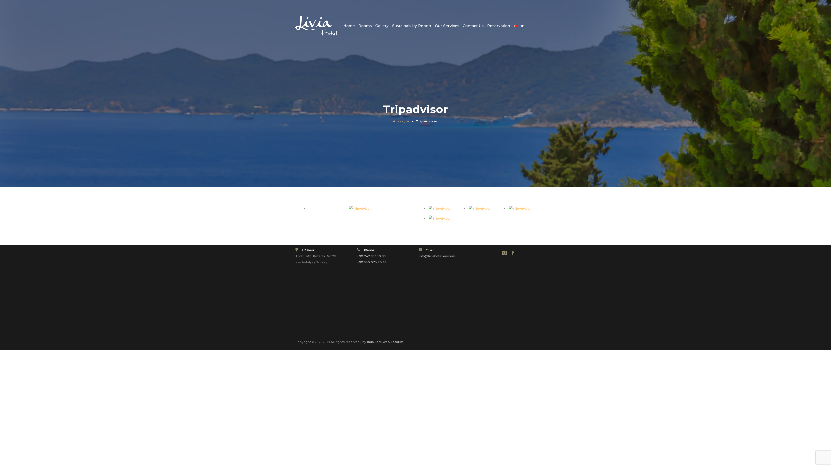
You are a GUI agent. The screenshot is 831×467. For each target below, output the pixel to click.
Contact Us (473, 26)
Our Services (447, 26)
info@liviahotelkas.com (437, 256)
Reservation (498, 26)
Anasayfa (401, 121)
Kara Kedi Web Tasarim (385, 342)
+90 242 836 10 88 (371, 256)
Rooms (365, 26)
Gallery (382, 26)
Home (349, 26)
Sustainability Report (412, 26)
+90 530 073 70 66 (372, 262)
